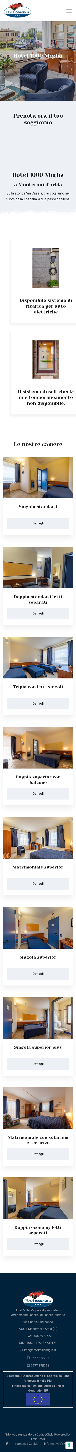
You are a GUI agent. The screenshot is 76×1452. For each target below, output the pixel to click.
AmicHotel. (38, 1439)
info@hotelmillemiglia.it (40, 1350)
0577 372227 (40, 1358)
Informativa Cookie (25, 1444)
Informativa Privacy (57, 1444)
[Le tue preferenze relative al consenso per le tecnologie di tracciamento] (69, 1445)
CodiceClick (45, 1434)
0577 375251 (40, 1366)
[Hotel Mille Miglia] (17, 10)
